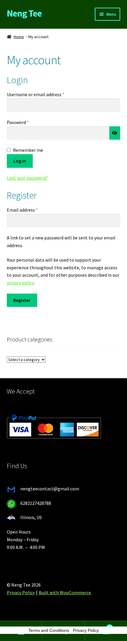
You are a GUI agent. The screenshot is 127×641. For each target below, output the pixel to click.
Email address (31, 210)
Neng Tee (24, 13)
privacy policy (20, 283)
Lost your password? (27, 178)
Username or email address (44, 94)
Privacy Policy (21, 592)
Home (19, 36)
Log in (19, 161)
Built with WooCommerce (65, 592)
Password (26, 122)
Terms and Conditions (48, 630)
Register (21, 300)
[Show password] (115, 133)
